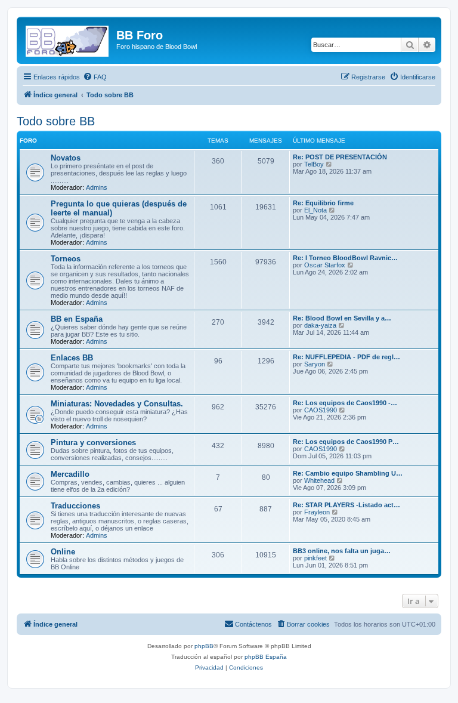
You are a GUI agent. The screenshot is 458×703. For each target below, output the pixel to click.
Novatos (66, 157)
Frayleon (317, 512)
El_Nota (315, 210)
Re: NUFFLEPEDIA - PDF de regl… (346, 356)
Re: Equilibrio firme (323, 202)
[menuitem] (95, 77)
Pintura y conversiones (93, 442)
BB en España (77, 318)
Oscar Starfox (324, 265)
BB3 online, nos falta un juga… (342, 550)
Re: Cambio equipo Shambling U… (348, 473)
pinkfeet (315, 558)
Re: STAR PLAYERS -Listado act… (346, 504)
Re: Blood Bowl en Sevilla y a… (342, 318)
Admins (96, 187)
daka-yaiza (320, 325)
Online (63, 551)
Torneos (66, 258)
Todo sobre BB (56, 121)
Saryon (314, 364)
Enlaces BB (72, 357)
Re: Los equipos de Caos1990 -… (345, 402)
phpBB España (266, 656)
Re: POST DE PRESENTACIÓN (340, 157)
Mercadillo (70, 474)
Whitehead (319, 480)
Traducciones (75, 505)
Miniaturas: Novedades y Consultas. (117, 403)
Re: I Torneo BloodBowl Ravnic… (345, 257)
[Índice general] (68, 39)
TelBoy (314, 164)
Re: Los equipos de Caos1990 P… (346, 441)
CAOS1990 (320, 410)
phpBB (203, 646)
